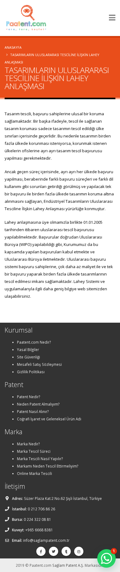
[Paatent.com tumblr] (66, 551)
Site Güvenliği (28, 356)
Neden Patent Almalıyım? (38, 404)
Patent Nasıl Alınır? (33, 411)
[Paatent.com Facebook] (41, 551)
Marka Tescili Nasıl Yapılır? (40, 458)
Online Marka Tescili (34, 473)
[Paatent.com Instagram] (78, 551)
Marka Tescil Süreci (33, 451)
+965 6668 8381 (39, 529)
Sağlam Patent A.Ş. (68, 565)
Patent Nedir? (28, 396)
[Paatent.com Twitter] (53, 551)
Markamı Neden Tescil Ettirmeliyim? (47, 466)
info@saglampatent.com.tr (46, 540)
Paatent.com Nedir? (34, 342)
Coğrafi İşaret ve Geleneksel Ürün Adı (49, 418)
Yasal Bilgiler (28, 349)
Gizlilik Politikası (31, 371)
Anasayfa (13, 47)
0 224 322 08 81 (37, 519)
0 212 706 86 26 (41, 508)
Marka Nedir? (28, 443)
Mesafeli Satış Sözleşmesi (39, 364)
